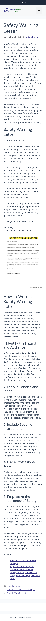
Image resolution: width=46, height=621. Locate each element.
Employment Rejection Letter (23, 572)
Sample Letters (14, 586)
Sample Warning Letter (17, 593)
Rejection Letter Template (22, 566)
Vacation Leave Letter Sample (21, 589)
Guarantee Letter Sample (21, 569)
